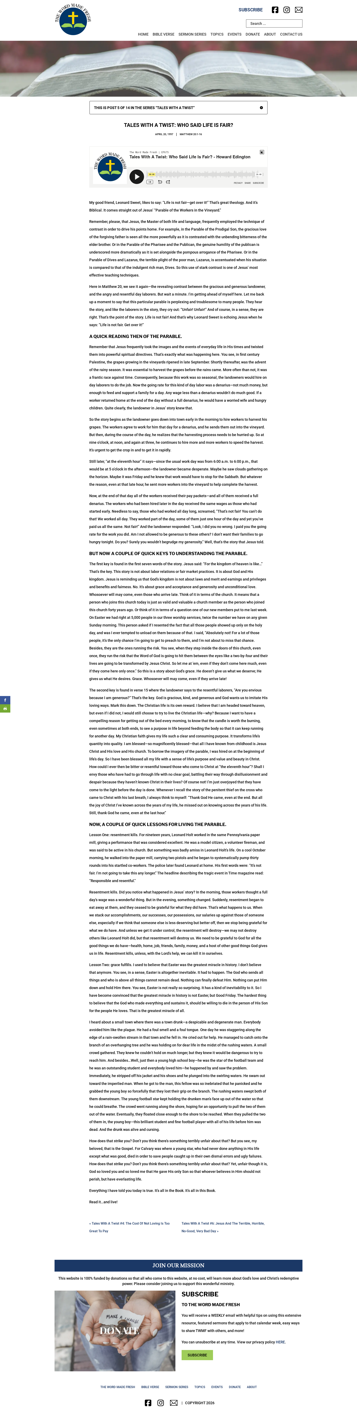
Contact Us (291, 34)
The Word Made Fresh (117, 1387)
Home (143, 34)
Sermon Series (192, 34)
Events (235, 34)
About (270, 34)
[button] (178, 107)
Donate (253, 34)
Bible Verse (163, 34)
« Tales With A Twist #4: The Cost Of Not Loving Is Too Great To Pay (129, 1227)
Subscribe (251, 9)
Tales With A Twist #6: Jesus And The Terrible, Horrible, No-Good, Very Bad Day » (223, 1227)
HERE (280, 1342)
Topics (217, 34)
